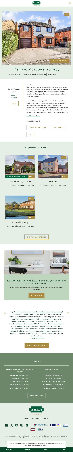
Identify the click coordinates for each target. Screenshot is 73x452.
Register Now (36, 295)
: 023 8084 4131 (54, 378)
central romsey (20, 222)
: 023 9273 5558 (19, 385)
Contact (45, 449)
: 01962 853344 (53, 388)
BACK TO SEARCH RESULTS (36, 237)
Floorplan (58, 127)
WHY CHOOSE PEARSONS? (36, 345)
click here (27, 445)
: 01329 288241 (54, 375)
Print (14, 104)
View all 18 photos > (59, 61)
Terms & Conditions (10, 436)
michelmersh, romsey (20, 182)
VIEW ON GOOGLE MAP (37, 127)
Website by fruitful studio (46, 438)
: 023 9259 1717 (53, 369)
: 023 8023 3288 (53, 381)
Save (32, 177)
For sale (9, 449)
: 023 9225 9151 (19, 375)
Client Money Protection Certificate (34, 436)
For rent (27, 449)
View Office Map (36, 395)
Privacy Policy (20, 436)
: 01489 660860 (19, 370)
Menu (64, 449)
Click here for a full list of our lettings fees (56, 436)
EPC (30, 134)
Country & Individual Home (16, 177)
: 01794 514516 (19, 381)
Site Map (36, 438)
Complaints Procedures (26, 438)
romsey (53, 182)
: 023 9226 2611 (53, 385)
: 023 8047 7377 (19, 388)
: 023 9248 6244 (19, 378)
